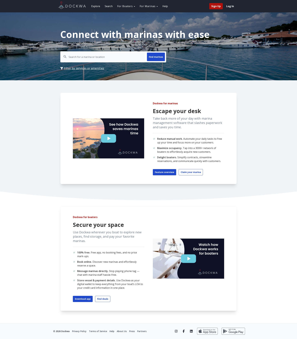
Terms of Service (98, 331)
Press (132, 331)
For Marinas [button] (148, 6)
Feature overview (164, 172)
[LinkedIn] (191, 331)
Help (165, 6)
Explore (95, 6)
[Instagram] (176, 331)
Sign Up (216, 6)
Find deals (102, 298)
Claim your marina (191, 172)
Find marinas (156, 56)
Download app (83, 298)
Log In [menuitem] (230, 6)
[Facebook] (184, 331)
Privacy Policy (79, 331)
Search (109, 6)
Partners (141, 331)
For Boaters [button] (125, 6)
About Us (122, 331)
